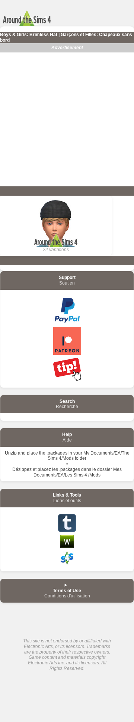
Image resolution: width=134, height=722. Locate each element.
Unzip (11, 453)
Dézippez (22, 469)
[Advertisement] (67, 119)
